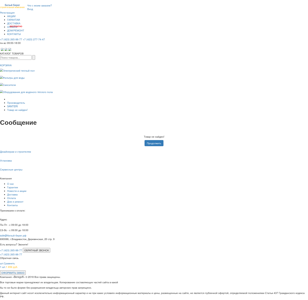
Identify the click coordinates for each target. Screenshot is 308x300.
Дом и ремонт (15, 201)
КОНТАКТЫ (14, 34)
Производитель (16, 102)
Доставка (12, 194)
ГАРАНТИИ (13, 19)
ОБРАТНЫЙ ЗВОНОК (36, 250)
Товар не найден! (17, 110)
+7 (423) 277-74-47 (34, 39)
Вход (30, 9)
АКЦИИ (11, 16)
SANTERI (12, 106)
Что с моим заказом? (39, 5)
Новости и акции (16, 191)
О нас (10, 183)
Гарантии (12, 187)
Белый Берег (12, 5)
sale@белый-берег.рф (13, 235)
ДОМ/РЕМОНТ (15, 30)
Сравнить (7, 263)
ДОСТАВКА (13, 23)
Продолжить (154, 143)
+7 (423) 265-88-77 (11, 39)
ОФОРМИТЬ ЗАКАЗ (12, 272)
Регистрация (7, 12)
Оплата (11, 198)
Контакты (12, 205)
